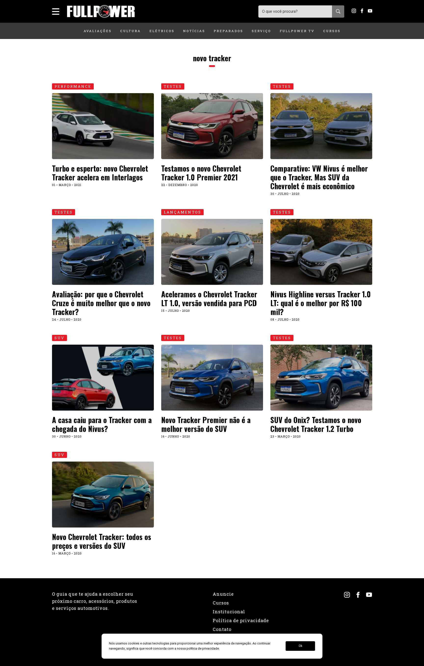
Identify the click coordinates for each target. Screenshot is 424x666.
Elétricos (161, 31)
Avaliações (98, 31)
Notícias (194, 31)
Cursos (332, 31)
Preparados (228, 31)
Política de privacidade (241, 620)
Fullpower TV (297, 31)
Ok (300, 646)
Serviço (261, 31)
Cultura (130, 31)
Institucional (229, 612)
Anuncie (223, 594)
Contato (222, 629)
